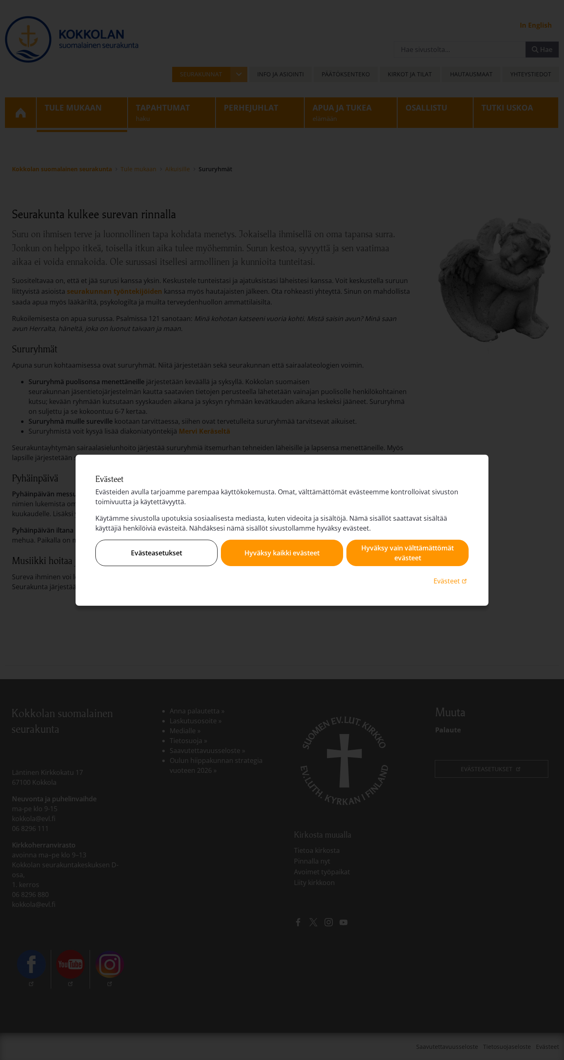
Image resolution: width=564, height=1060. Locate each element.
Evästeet (451, 580)
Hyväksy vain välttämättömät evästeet (407, 552)
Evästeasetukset (156, 552)
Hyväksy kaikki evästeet (282, 552)
